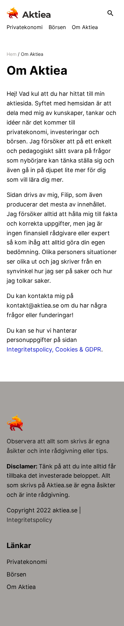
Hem (12, 54)
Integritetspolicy (29, 519)
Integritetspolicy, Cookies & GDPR (54, 349)
